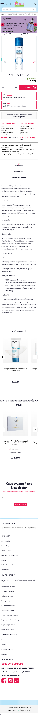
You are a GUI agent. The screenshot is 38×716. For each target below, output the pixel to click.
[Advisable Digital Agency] (19, 710)
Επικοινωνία (5, 640)
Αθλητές (4, 560)
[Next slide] (35, 24)
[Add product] (15, 87)
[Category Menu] (2, 4)
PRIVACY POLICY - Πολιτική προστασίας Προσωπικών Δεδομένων (18, 581)
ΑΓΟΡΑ (28, 87)
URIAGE (15, 14)
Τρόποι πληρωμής (7, 596)
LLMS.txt (4, 654)
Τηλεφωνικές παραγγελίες (9, 615)
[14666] (19, 54)
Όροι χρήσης (5, 601)
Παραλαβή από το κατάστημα (10, 620)
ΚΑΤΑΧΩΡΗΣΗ (20, 504)
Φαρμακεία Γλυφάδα (8, 586)
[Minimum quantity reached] (3, 87)
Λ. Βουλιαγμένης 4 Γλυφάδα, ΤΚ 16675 (15, 672)
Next (35, 357)
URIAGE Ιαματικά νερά (22, 149)
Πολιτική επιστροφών (8, 605)
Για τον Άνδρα (5, 546)
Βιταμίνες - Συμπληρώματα (9, 555)
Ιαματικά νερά (13, 154)
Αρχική (3, 14)
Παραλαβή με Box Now (8, 625)
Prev (2, 357)
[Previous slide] (2, 24)
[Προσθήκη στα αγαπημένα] (34, 62)
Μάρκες (3, 644)
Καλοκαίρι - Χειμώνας (8, 565)
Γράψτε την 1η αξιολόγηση (18, 75)
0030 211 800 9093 (12, 663)
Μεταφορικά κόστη (7, 610)
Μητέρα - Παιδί (6, 550)
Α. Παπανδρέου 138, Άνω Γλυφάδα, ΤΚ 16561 (17, 668)
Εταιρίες (9, 14)
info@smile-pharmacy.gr (10, 675)
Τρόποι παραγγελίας (7, 591)
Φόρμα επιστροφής (7, 629)
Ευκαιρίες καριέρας (7, 649)
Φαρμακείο (5, 569)
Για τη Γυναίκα (5, 541)
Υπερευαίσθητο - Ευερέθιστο (26, 154)
